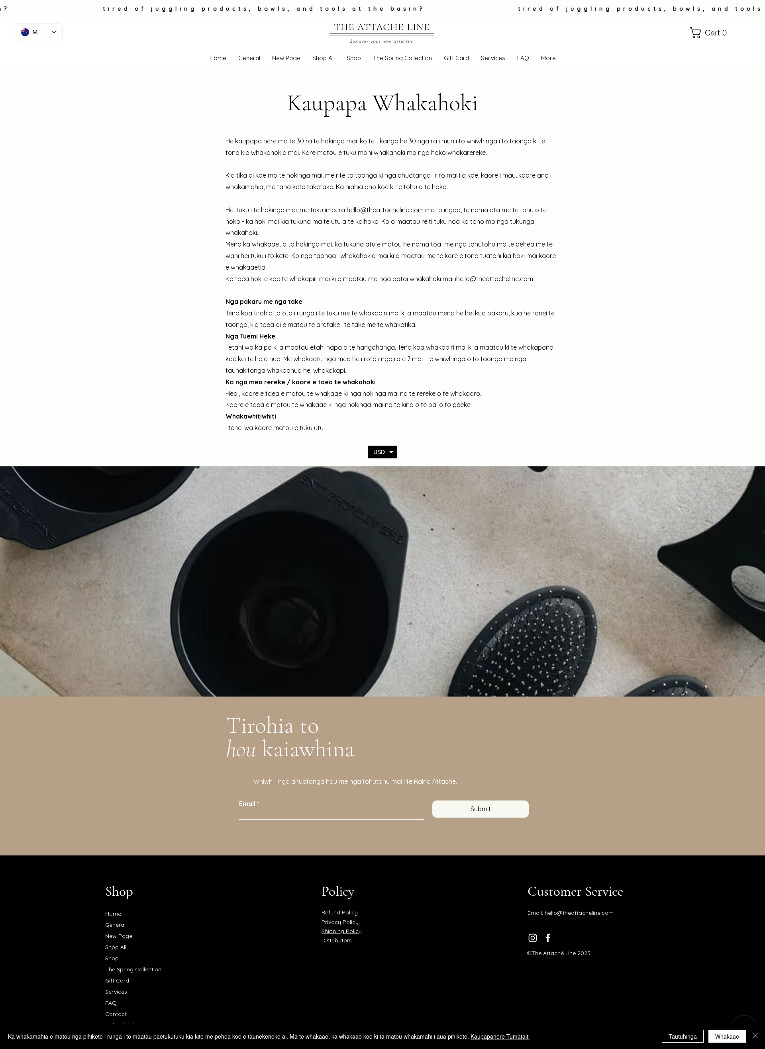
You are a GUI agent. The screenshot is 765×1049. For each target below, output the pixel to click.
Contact (116, 1014)
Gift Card (117, 980)
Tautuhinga (683, 1036)
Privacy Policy (340, 922)
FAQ (111, 1002)
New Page (118, 935)
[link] (703, 32)
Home (113, 913)
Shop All (115, 947)
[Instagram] (532, 937)
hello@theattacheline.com (494, 279)
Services (116, 991)
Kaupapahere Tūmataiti (500, 1036)
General (115, 924)
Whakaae (727, 1036)
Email (247, 803)
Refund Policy (340, 912)
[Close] (755, 1036)
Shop (112, 958)
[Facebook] (547, 937)
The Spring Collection (133, 969)
